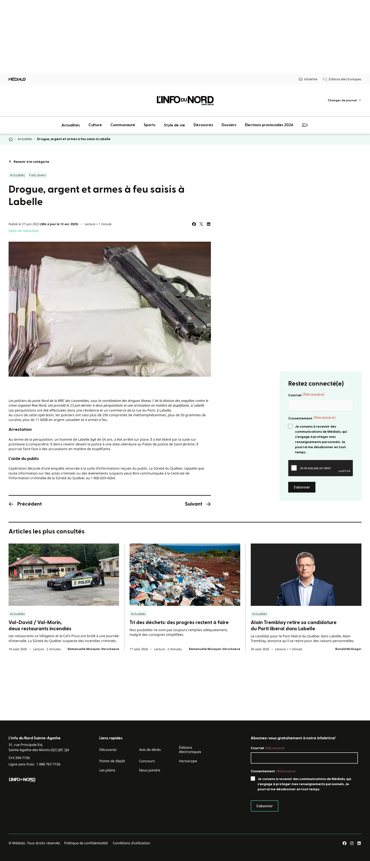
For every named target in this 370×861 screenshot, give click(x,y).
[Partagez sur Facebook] (194, 224)
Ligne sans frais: (34, 764)
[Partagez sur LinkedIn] (208, 224)
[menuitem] (344, 100)
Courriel (306, 395)
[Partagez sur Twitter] (201, 224)
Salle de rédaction (24, 230)
